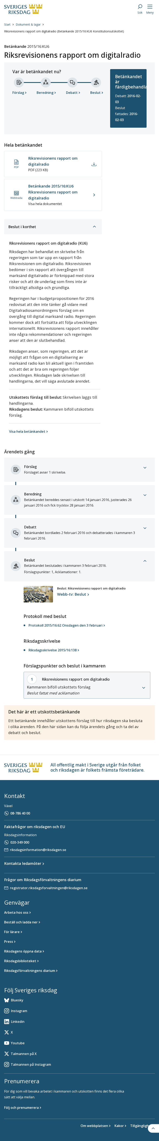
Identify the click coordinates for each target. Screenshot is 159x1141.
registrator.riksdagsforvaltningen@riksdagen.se (49, 888)
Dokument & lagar (28, 24)
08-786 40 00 (20, 813)
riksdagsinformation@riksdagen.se (38, 849)
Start (7, 24)
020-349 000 (19, 842)
